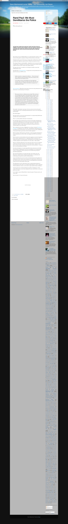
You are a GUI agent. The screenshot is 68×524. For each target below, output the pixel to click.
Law (49, 373)
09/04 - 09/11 (49, 119)
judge (51, 365)
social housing (49, 471)
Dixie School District (52, 318)
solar (49, 472)
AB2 (53, 264)
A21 (46, 264)
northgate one (54, 416)
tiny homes (47, 488)
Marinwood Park (48, 396)
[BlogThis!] (26, 194)
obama (51, 418)
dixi (47, 318)
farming (55, 332)
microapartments (51, 406)
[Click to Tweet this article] (50, 23)
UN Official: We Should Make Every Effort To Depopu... (51, 133)
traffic (53, 490)
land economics (48, 370)
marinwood (52, 389)
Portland (47, 432)
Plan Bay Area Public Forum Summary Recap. (52, 242)
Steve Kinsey (52, 477)
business (54, 287)
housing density (54, 352)
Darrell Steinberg (52, 309)
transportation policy (50, 492)
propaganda (47, 437)
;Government (47, 262)
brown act (51, 286)
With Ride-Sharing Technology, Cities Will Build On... (51, 136)
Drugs (54, 321)
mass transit (53, 403)
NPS (47, 418)
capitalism (51, 291)
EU (49, 330)
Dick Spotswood (48, 315)
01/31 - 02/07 (49, 186)
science (53, 460)
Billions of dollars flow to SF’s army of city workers (51, 125)
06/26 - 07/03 (49, 160)
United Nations (51, 494)
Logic (47, 377)
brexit (53, 284)
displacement (50, 317)
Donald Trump (53, 320)
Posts (47, 12)
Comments (48, 13)
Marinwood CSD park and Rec (50, 392)
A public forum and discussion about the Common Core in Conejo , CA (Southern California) (52, 235)
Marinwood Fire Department (50, 390)
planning (47, 426)
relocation (47, 445)
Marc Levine (54, 380)
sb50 (50, 458)
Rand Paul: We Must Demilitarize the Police (50, 127)
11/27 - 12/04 (49, 104)
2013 (47, 195)
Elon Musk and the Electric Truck (52, 71)
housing (55, 351)
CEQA (48, 294)
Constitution (55, 303)
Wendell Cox (52, 499)
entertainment (49, 327)
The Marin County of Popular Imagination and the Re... (51, 140)
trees (49, 493)
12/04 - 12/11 (49, 103)
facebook (53, 331)
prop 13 (54, 436)
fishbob (50, 334)
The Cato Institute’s (16, 88)
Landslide (50, 371)
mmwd (55, 410)
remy (50, 445)
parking (53, 421)
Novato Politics (51, 417)
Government (52, 343)
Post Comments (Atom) (19, 224)
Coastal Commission (53, 299)
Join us (47, 18)
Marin (46, 382)
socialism (53, 471)
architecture (54, 276)
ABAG (48, 265)
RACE (17, 195)
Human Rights (51, 356)
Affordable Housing (51, 268)
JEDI (55, 361)
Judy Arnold (54, 365)
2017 (47, 97)
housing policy (53, 354)
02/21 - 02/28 (49, 182)
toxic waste (48, 490)
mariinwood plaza (49, 381)
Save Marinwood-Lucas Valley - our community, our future (31, 4)
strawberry (47, 478)
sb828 (50, 459)
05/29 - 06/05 (49, 165)
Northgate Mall (50, 416)
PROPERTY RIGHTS (53, 437)
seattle (46, 462)
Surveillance (52, 481)
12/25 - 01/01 (49, 99)
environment (48, 328)
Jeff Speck (50, 362)
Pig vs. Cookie (51, 59)
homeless (53, 350)
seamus (55, 461)
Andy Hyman (52, 274)
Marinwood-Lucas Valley (50, 400)
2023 (47, 90)
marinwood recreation (52, 398)
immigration (47, 358)
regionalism (51, 444)
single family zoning (48, 467)
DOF (48, 319)
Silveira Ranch (49, 466)
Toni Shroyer (51, 489)
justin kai (53, 366)
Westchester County (48, 501)
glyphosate (54, 342)
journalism (54, 364)
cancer (55, 290)
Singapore (54, 466)
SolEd (53, 472)
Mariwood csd (52, 401)
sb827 (47, 459)
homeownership (48, 351)
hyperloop (54, 357)
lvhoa (55, 378)
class (52, 297)
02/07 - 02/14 (49, 185)
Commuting (48, 302)
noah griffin (47, 416)
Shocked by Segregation (50, 144)
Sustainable (47, 484)
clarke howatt (48, 297)
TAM (52, 484)
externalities (52, 330)
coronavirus (48, 304)
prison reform (47, 435)
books (50, 283)
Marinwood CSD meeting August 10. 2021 (52, 39)
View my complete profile (49, 259)
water (52, 498)
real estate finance (50, 442)
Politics (54, 429)
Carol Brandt (50, 292)
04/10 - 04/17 (49, 174)
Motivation (47, 411)
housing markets (49, 354)
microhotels (47, 407)
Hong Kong (52, 351)
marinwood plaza (49, 397)
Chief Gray (52, 294)
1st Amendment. (53, 262)
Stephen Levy (52, 476)
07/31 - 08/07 (49, 154)
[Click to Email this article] (44, 23)
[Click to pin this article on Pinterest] (53, 23)
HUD (46, 356)
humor (46, 357)
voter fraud (52, 497)
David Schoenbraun (54, 311)
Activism (47, 267)
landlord (46, 371)
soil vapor (47, 472)
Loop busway (50, 377)
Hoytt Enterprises (52, 355)
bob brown (53, 282)
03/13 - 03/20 (49, 179)
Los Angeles (47, 378)
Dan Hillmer (54, 308)
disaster (47, 316)
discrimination (51, 316)
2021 (47, 92)
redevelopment (52, 443)
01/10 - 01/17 (49, 190)
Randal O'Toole (54, 440)
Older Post (41, 222)
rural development (54, 451)
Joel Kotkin (52, 363)
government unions (48, 344)
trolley (52, 493)
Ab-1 (51, 264)
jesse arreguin (47, 363)
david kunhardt (48, 311)
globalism (51, 342)
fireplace (53, 333)
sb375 (47, 458)
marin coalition (49, 383)
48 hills (47, 263)
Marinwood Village (49, 399)
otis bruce (53, 420)
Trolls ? (50, 45)
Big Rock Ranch (48, 280)
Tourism (55, 489)
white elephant (53, 501)
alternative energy (49, 272)
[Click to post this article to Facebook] (47, 23)
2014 (47, 194)
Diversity (55, 317)
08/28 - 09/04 (49, 149)
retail (55, 446)
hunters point (50, 357)
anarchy (52, 273)
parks (55, 421)
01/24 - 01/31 (49, 187)
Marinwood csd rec (48, 393)
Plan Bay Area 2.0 (52, 425)
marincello (47, 389)
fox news (53, 335)
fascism (46, 333)
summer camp (51, 480)
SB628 (54, 458)
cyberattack (55, 307)
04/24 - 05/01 (49, 171)
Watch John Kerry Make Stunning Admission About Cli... (51, 142)
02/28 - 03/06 (49, 181)
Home (28, 222)
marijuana (54, 381)
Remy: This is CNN (50, 123)
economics (48, 323)
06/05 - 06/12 (49, 164)
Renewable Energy (54, 445)
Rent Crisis (52, 446)
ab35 (55, 264)
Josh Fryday (50, 364)
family (52, 332)
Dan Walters (47, 309)
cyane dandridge (50, 307)
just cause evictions (49, 366)
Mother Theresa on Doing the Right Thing (52, 29)
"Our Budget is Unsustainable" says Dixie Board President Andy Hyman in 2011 (52, 249)
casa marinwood (48, 293)
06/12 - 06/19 (49, 163)
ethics (47, 330)
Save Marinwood (49, 258)
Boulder (53, 283)
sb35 (55, 457)
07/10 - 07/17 (49, 158)
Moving (51, 411)
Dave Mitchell (54, 310)
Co (54, 298)
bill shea (49, 281)
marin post (51, 387)
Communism (47, 301)
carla (47, 292)
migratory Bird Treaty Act (52, 408)
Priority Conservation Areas (50, 433)
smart (49, 468)
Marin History (51, 386)
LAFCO (55, 369)
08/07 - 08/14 (49, 153)
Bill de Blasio (52, 280)
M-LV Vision (49, 379)
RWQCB (49, 452)
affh (53, 267)
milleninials (51, 409)
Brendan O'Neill (50, 284)
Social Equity (54, 470)
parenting (50, 421)
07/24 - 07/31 (49, 155)
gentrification (52, 340)
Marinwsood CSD (48, 401)
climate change (48, 298)
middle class (54, 407)
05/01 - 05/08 (49, 170)
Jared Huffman (52, 361)
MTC (53, 411)
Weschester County (48, 500)
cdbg (51, 293)
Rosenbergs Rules (51, 450)
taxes (52, 485)
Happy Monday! (49, 145)
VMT (49, 497)
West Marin (53, 500)
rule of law (50, 451)
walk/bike (50, 498)
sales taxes (55, 452)
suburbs (47, 480)
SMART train (48, 470)
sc (53, 459)
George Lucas (53, 341)
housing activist (49, 352)
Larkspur (54, 371)
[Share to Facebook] (28, 194)
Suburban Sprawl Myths (52, 80)
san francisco (48, 453)
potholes (50, 432)
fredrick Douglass (51, 336)
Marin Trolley (53, 388)
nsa (49, 418)
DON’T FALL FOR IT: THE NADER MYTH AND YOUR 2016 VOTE (51, 121)
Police (15, 195)
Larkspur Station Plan (49, 372)
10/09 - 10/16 (49, 113)
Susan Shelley (53, 483)
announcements (48, 275)
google (46, 343)
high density (54, 348)
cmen (52, 298)
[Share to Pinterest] (29, 194)
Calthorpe (47, 290)
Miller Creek (49, 410)
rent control (47, 446)
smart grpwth (49, 469)
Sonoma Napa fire (53, 473)
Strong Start (54, 479)
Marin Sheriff (48, 388)
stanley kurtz (48, 476)
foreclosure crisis (54, 334)
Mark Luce (49, 402)
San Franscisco (52, 453)
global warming (47, 342)
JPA (46, 365)
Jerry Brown (54, 362)
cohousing (47, 300)
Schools (50, 460)
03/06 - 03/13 (49, 180)
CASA (54, 292)
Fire (49, 333)
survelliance (47, 482)
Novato (47, 417)
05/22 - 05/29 (49, 166)
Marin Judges (47, 387)
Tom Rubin (50, 488)
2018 (47, 96)
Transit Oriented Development (52, 491)
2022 (47, 91)
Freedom (51, 337)
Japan (48, 361)
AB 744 (49, 264)
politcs (51, 428)
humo (55, 356)
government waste (53, 344)
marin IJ (55, 386)
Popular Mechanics (23, 70)
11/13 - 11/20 (49, 107)
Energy (51, 326)
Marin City (50, 382)
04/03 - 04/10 (49, 175)
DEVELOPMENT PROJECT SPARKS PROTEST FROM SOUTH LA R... (51, 129)
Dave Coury (49, 310)
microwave (50, 407)
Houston (46, 355)
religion (55, 444)
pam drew (47, 421)
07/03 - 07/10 (49, 159)
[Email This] (25, 194)
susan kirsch (47, 483)
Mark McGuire (54, 402)
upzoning (55, 494)
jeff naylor (47, 362)
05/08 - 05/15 (49, 169)
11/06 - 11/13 (49, 108)
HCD (47, 347)
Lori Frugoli (54, 377)
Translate (52, 513)
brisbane (47, 286)
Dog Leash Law (52, 319)
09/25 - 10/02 (49, 115)
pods (52, 427)
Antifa (54, 275)
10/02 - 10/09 (49, 114)
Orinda (50, 420)
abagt (46, 266)
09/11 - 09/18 (49, 118)
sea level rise (50, 461)
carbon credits (54, 291)
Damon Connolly (48, 308)
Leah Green (50, 374)
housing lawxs (54, 353)
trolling (55, 493)
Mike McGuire (47, 409)
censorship (54, 293)
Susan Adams (52, 482)
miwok (53, 410)
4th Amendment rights (51, 263)
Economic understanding (50, 134)
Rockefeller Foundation (51, 449)
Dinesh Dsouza (54, 315)
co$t (48, 299)
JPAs (48, 365)
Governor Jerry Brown (53, 345)
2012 (47, 196)
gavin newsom (47, 340)
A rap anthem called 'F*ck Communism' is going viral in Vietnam (50, 65)
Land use (53, 370)
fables (49, 331)
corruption (52, 304)
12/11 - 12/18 (49, 102)
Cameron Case (51, 290)
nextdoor (50, 415)
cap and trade (47, 291)
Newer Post (14, 222)
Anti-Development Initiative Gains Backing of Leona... (51, 138)
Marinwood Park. (54, 396)
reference (47, 444)
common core (52, 300)
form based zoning (48, 335)
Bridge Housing (51, 285)
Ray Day (53, 441)
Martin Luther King (48, 403)
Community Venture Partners (53, 301)
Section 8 (49, 462)
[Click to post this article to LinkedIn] (56, 23)
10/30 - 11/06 (49, 109)
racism (49, 440)
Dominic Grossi (47, 320)
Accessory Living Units (52, 266)
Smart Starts (53, 469)
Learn (54, 374)
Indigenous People (53, 358)
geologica (49, 341)
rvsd (46, 452)
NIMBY (54, 415)
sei (52, 462)
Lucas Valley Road (51, 378)
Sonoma (49, 473)
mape (50, 380)
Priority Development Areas (50, 434)
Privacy (52, 435)
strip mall (50, 479)
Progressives (50, 436)
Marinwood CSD (49, 391)
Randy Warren (49, 441)
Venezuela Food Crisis (50, 131)
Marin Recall (54, 387)
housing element (48, 353)
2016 (47, 98)
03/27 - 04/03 (49, 176)
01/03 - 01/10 (49, 191)
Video (46, 497)
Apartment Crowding (49, 276)
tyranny (46, 494)
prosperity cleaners (52, 438)
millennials (54, 409)
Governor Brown (48, 345)
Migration (47, 408)
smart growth (54, 468)
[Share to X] (27, 194)
